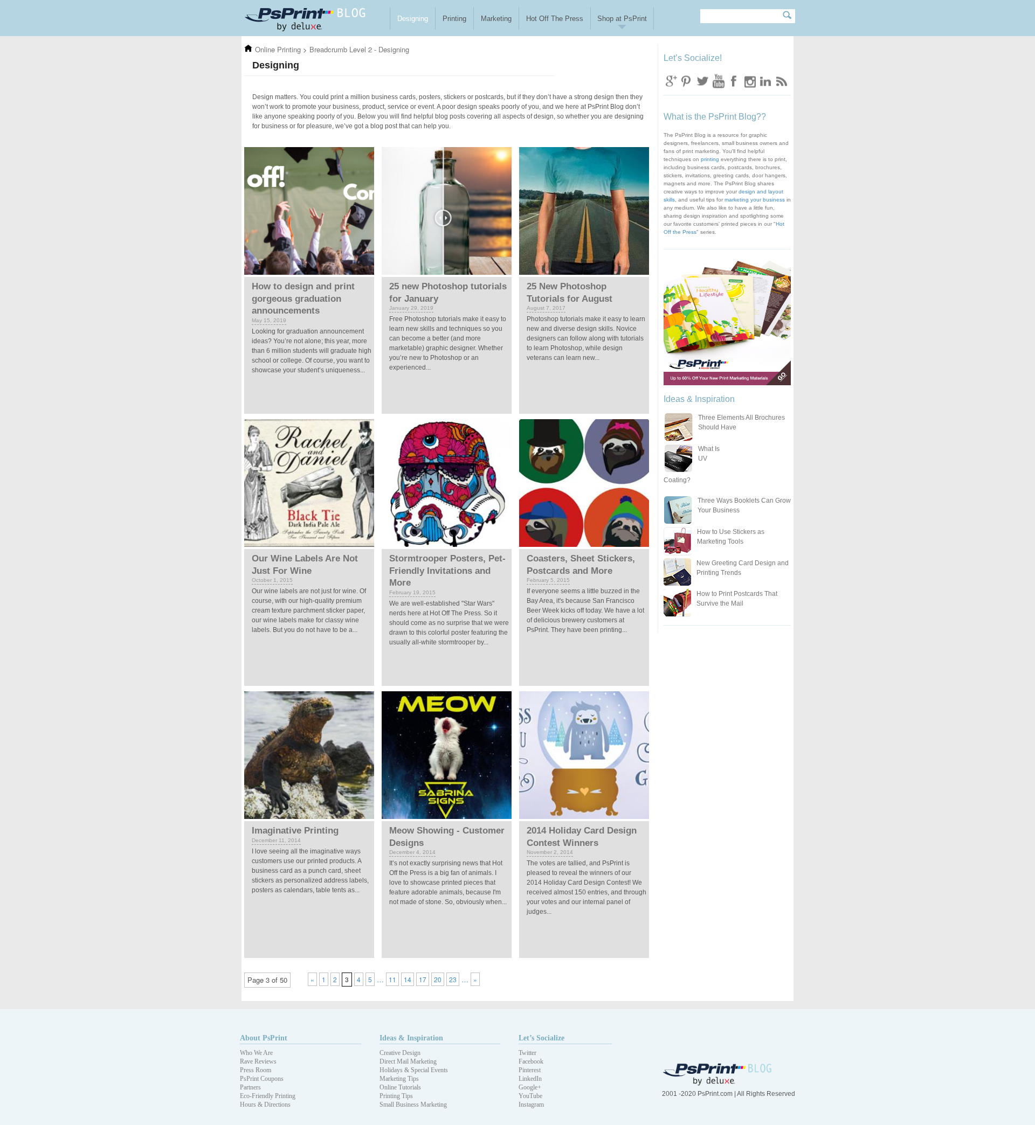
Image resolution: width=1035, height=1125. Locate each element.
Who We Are (256, 1053)
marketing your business (754, 200)
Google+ (530, 1087)
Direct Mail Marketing (408, 1061)
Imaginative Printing (295, 830)
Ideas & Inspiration (411, 1038)
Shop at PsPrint (622, 19)
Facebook (733, 80)
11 (392, 979)
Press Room (255, 1070)
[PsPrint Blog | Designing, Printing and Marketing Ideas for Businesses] (315, 18)
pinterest (686, 80)
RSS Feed (780, 80)
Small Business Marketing (413, 1104)
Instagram (749, 80)
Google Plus (671, 80)
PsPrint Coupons (262, 1078)
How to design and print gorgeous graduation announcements (303, 298)
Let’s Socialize (541, 1038)
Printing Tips (396, 1096)
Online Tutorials (400, 1087)
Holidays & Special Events (414, 1070)
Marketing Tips (399, 1078)
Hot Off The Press (554, 19)
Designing (412, 19)
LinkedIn (530, 1078)
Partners (250, 1087)
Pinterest (530, 1070)
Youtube (718, 80)
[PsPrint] (718, 1083)
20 (437, 979)
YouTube (530, 1096)
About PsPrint (263, 1038)
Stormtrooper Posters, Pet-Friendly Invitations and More (447, 570)
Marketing (496, 19)
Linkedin (764, 80)
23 (453, 979)
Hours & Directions (265, 1104)
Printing (454, 19)
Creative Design (400, 1053)
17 (422, 979)
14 (407, 979)
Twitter (702, 80)
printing (710, 159)
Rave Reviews (258, 1061)
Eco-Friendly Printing (267, 1096)
